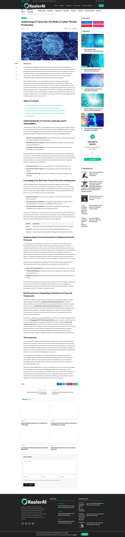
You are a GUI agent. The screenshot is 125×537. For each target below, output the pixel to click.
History (98, 10)
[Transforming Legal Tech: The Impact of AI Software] (53, 513)
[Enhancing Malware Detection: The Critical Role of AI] (64, 436)
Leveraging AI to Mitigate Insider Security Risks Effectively (34, 448)
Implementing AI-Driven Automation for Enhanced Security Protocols (45, 110)
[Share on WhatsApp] (77, 28)
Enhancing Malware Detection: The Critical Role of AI (63, 448)
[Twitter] (16, 71)
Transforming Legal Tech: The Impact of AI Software (66, 514)
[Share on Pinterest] (74, 28)
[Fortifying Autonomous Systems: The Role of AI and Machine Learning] (64, 411)
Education (84, 66)
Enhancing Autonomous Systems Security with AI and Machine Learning (93, 109)
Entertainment (90, 10)
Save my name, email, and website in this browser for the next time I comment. (42, 480)
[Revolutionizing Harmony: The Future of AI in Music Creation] (53, 505)
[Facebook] (16, 67)
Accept (84, 534)
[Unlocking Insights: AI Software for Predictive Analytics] (92, 80)
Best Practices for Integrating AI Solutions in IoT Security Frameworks (45, 113)
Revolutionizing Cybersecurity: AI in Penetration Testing (66, 522)
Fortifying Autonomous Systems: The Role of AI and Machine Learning (64, 424)
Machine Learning (30, 10)
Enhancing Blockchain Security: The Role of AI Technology (34, 424)
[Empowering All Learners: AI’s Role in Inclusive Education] (92, 60)
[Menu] (22, 5)
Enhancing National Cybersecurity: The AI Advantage (93, 50)
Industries (58, 10)
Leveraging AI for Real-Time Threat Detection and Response (43, 108)
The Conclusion (30, 116)
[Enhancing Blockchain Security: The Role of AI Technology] (34, 411)
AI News (23, 10)
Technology (42, 10)
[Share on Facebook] (70, 28)
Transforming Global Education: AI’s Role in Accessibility (93, 129)
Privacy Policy (76, 5)
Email (92, 153)
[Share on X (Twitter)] (72, 28)
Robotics (66, 10)
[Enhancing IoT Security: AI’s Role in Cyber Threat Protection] (49, 46)
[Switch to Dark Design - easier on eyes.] (97, 5)
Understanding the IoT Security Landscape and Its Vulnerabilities (44, 105)
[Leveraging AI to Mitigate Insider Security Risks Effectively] (34, 436)
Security (73, 10)
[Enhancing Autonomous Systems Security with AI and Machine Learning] (92, 100)
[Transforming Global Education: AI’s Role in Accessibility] (92, 120)
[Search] (95, 5)
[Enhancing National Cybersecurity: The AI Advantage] (92, 40)
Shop (101, 5)
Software (50, 10)
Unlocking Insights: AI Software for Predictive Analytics (93, 89)
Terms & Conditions (87, 5)
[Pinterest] (16, 74)
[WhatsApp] (16, 78)
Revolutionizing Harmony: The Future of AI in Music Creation (66, 506)
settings (75, 535)
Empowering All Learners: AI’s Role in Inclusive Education (92, 70)
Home (56, 5)
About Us (61, 5)
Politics (80, 10)
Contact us (68, 5)
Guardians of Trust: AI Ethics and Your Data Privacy (44, 1)
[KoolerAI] (34, 5)
